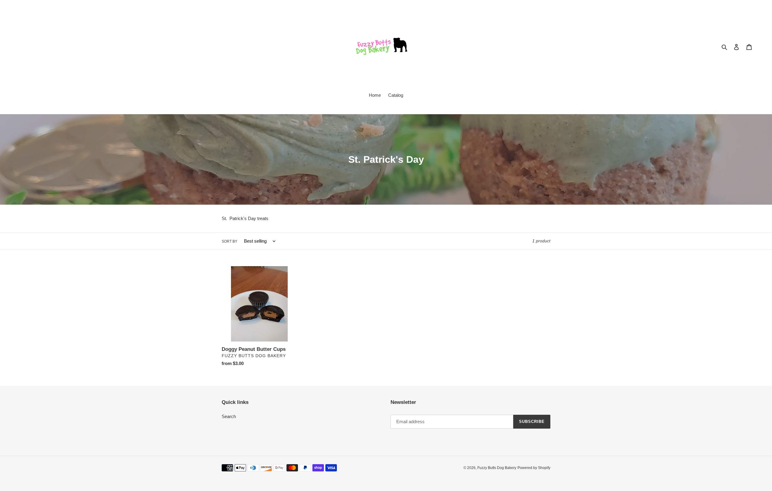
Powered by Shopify (533, 468)
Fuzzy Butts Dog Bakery (496, 468)
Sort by (229, 241)
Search (229, 416)
